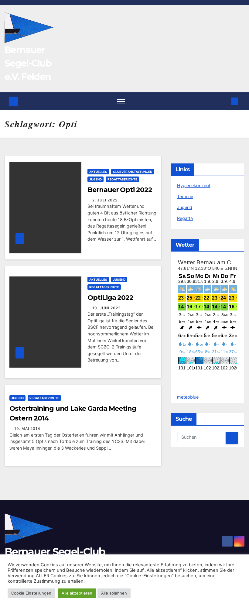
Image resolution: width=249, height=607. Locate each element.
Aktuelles (98, 171)
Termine (185, 196)
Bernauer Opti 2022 (119, 190)
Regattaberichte (122, 179)
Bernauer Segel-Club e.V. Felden (28, 63)
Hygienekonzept (193, 185)
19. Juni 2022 (106, 308)
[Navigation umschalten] (121, 101)
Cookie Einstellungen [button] (31, 593)
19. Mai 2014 (27, 428)
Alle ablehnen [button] (114, 593)
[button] (225, 101)
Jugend (95, 179)
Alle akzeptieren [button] (77, 593)
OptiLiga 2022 (110, 297)
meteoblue (188, 397)
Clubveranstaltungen (132, 171)
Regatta (185, 218)
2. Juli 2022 (105, 200)
